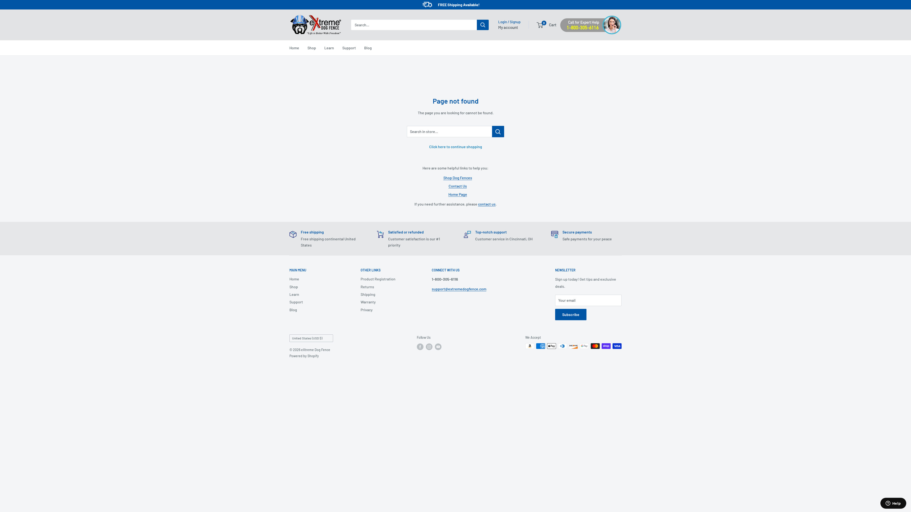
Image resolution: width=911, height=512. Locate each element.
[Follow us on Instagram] (429, 346)
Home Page (457, 194)
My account (508, 27)
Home (294, 48)
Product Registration (378, 279)
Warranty (368, 302)
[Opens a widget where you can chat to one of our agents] (893, 504)
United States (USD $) (307, 338)
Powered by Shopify (304, 356)
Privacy (367, 309)
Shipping (368, 294)
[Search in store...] (498, 131)
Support (349, 48)
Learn (329, 48)
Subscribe (570, 314)
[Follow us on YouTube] (438, 346)
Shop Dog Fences (457, 177)
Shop (311, 48)
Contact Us (458, 186)
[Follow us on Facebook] (420, 346)
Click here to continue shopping (455, 146)
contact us (487, 204)
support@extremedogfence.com (459, 289)
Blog (368, 48)
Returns (367, 286)
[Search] (483, 25)
